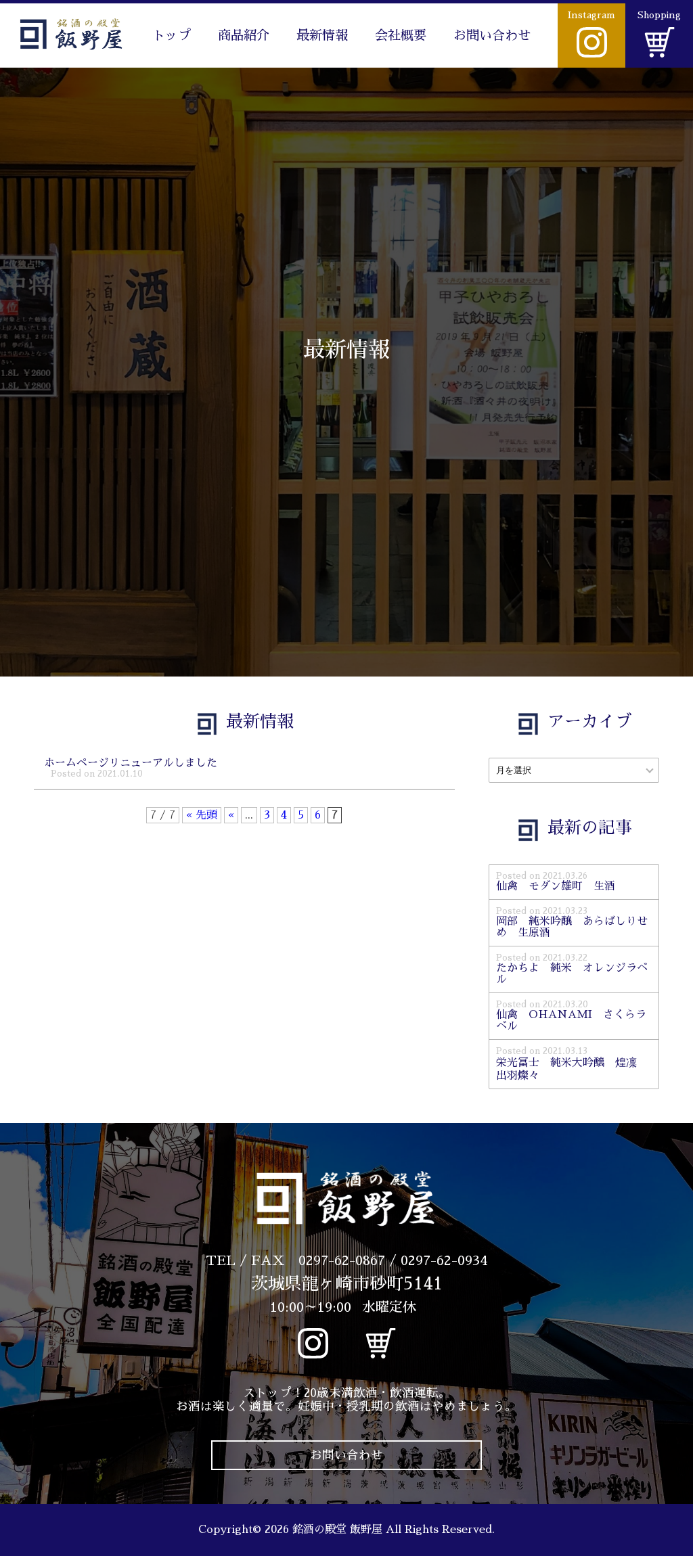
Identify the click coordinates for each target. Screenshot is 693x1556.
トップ (171, 35)
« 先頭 (201, 815)
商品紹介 (243, 35)
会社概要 (400, 35)
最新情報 (322, 35)
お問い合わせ (492, 35)
